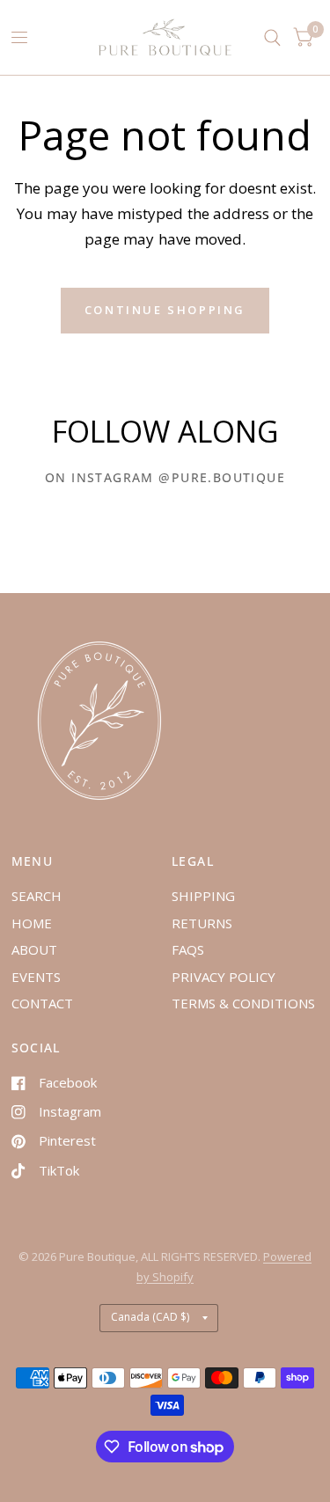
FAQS (188, 949)
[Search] (272, 37)
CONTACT (42, 1003)
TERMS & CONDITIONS (243, 1003)
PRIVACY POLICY (223, 976)
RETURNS (202, 923)
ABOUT (34, 949)
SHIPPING (203, 896)
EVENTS (36, 976)
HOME (31, 923)
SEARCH (36, 896)
